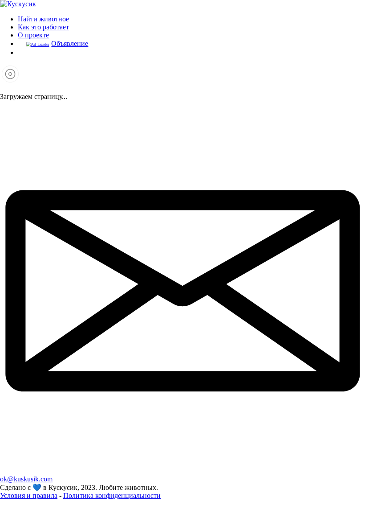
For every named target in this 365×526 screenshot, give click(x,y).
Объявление (69, 43)
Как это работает (43, 27)
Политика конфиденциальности (112, 495)
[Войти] (21, 52)
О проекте (33, 35)
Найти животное (43, 19)
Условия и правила (28, 495)
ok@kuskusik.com (26, 479)
